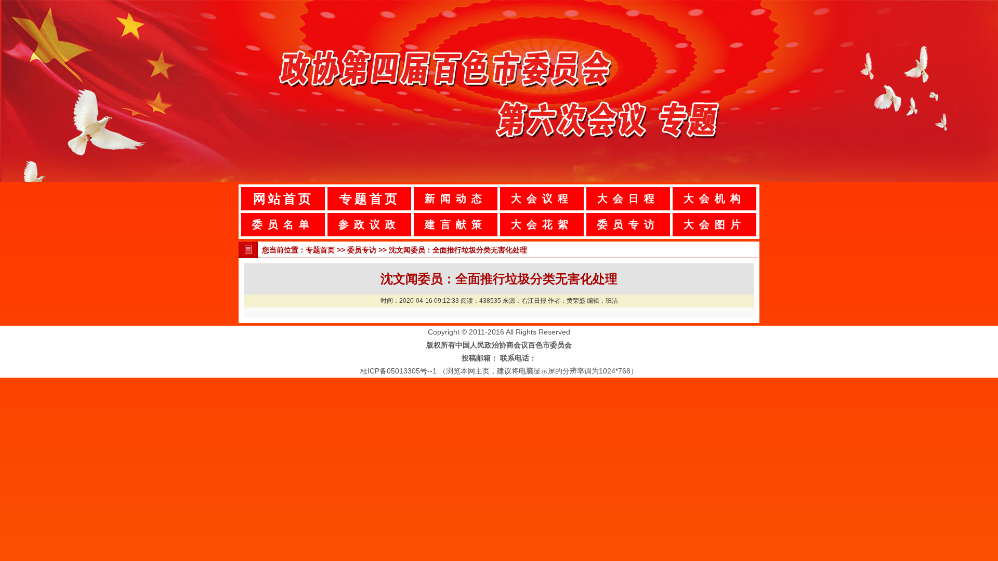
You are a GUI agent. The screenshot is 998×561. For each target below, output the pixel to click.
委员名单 (283, 224)
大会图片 (715, 224)
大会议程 (542, 198)
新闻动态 (456, 198)
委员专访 (628, 224)
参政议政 (369, 224)
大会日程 (628, 198)
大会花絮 (542, 224)
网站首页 (283, 199)
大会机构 (715, 198)
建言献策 (456, 224)
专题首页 (369, 199)
